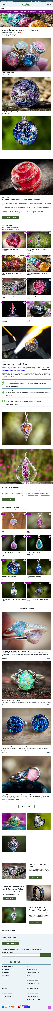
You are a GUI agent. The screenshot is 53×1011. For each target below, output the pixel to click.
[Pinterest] (15, 962)
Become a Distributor (32, 980)
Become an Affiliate (32, 983)
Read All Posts (26, 806)
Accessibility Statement (33, 999)
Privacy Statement (32, 991)
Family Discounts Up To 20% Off (9, 34)
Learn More (10, 395)
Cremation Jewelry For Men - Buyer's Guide (14, 747)
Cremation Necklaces (8, 969)
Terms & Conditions (32, 988)
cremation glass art (33, 495)
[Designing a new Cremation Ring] (26, 680)
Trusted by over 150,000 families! (14, 11)
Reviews (28, 975)
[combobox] (26, 8)
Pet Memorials (6, 972)
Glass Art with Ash (7, 966)
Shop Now (35, 877)
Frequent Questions (11, 386)
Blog (27, 966)
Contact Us (5, 991)
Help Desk (4, 988)
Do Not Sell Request (32, 996)
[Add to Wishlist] (24, 233)
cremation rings (21, 370)
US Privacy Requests (32, 993)
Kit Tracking (30, 978)
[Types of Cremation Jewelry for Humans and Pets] (26, 774)
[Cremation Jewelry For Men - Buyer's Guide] (26, 726)
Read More (49, 658)
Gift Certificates (7, 978)
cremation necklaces (8, 370)
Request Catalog (10, 943)
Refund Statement (7, 993)
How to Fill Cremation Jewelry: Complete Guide (16, 651)
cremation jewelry (27, 207)
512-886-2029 (33, 11)
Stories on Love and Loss (33, 969)
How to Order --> (10, 217)
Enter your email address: (7, 952)
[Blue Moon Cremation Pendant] (39, 567)
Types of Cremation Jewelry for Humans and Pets (16, 795)
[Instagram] (11, 962)
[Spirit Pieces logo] (26, 4)
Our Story (8, 499)
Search (2, 7)
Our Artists (5, 975)
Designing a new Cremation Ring (11, 700)
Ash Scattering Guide (32, 972)
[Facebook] (19, 962)
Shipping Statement (7, 996)
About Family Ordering (12, 404)
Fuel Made (25, 1005)
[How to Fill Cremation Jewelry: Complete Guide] (26, 631)
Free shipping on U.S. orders (7, 1)
